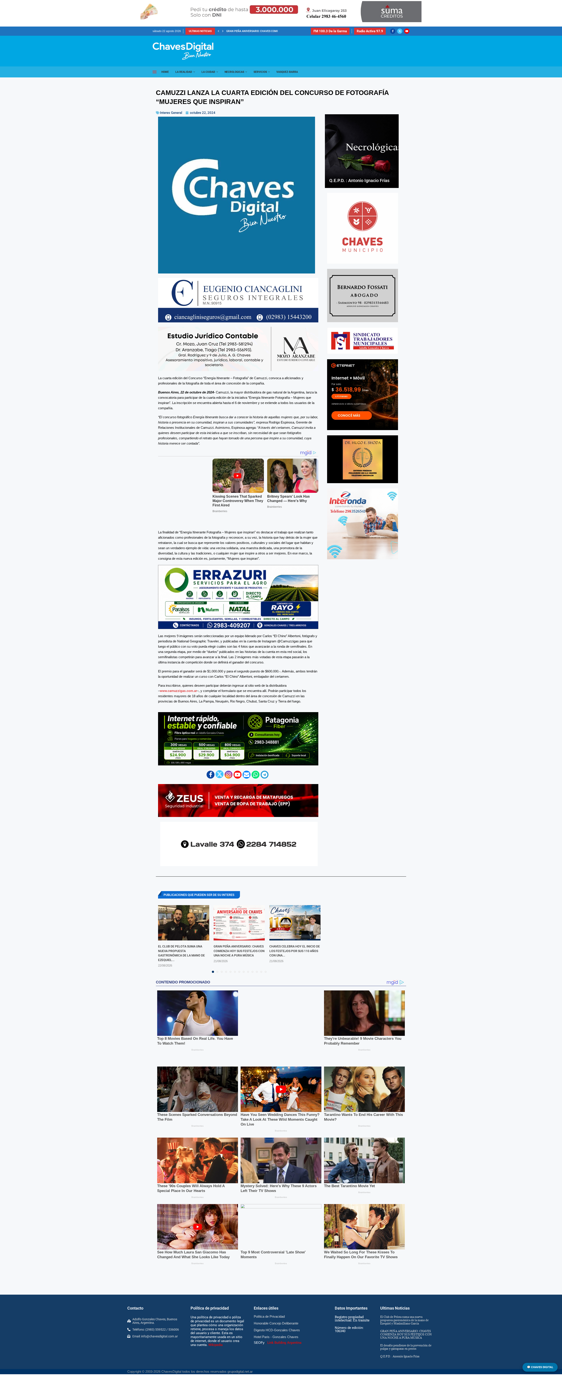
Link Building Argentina (284, 1295)
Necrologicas (234, 71)
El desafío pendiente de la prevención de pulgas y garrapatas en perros (405, 1299)
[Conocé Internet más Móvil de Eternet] (362, 394)
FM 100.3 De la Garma (330, 31)
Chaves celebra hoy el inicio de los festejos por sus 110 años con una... (294, 937)
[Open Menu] (155, 72)
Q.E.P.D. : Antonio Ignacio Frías (246, 31)
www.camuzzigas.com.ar (178, 677)
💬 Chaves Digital (540, 1367)
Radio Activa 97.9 (370, 31)
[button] (218, 31)
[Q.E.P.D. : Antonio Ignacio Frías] (362, 151)
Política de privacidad (210, 1260)
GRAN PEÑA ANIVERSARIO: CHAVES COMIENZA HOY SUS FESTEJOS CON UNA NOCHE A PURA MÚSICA (239, 937)
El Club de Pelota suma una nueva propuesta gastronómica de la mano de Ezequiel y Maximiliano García (404, 1273)
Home (165, 71)
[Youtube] (406, 31)
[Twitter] (399, 31)
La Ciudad (208, 71)
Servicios (260, 71)
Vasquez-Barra (287, 71)
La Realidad (183, 71)
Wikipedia (215, 1297)
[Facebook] (392, 31)
